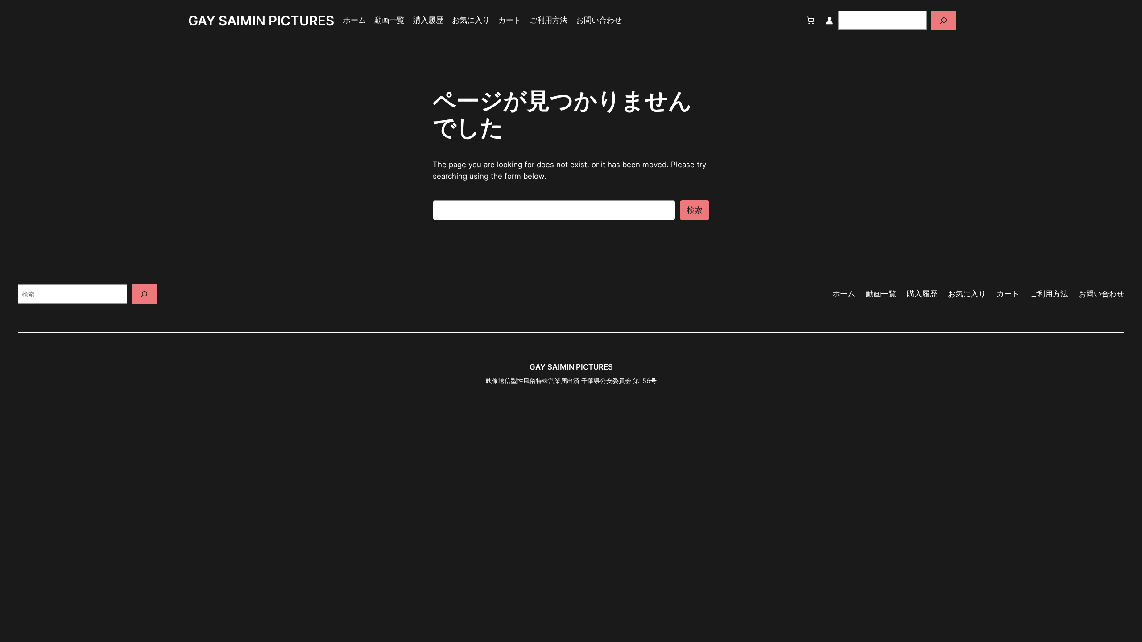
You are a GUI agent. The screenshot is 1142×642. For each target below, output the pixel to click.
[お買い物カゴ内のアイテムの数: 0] (810, 20)
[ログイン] (828, 20)
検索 (694, 210)
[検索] (943, 20)
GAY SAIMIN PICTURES (261, 20)
